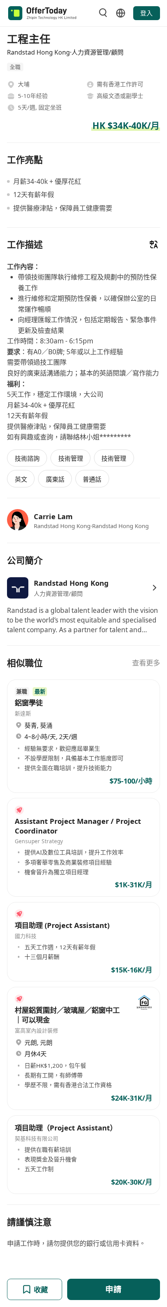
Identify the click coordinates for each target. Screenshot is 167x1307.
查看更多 (146, 662)
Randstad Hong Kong (71, 583)
